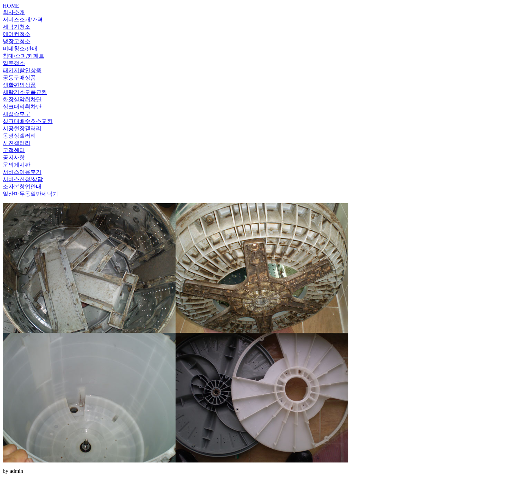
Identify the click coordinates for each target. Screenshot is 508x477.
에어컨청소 (16, 34)
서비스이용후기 (22, 172)
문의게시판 (16, 165)
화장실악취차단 (22, 99)
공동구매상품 (19, 78)
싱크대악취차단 (22, 107)
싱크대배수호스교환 (28, 121)
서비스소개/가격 (23, 19)
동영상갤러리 (19, 136)
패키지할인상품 (22, 70)
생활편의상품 (19, 85)
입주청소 (14, 63)
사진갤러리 (16, 143)
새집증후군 (16, 114)
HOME (11, 6)
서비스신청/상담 (23, 179)
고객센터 (14, 150)
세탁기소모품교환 (25, 92)
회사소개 (14, 12)
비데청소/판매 (20, 49)
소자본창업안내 (22, 186)
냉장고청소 (16, 41)
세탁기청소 (16, 27)
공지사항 (14, 157)
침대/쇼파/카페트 (23, 56)
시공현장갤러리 (22, 128)
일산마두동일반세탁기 (30, 194)
